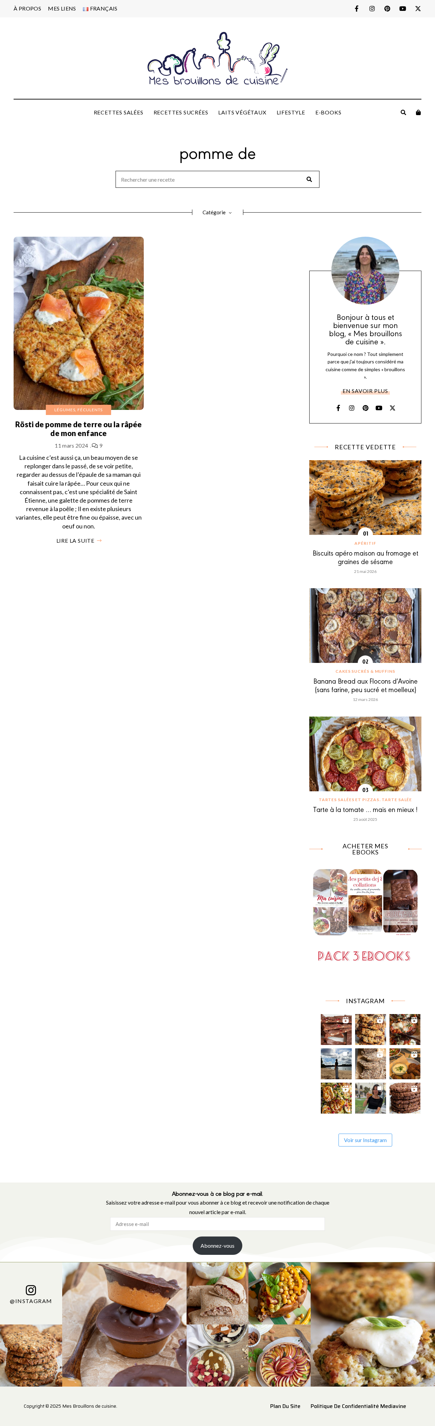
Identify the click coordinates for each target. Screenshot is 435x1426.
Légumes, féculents (78, 409)
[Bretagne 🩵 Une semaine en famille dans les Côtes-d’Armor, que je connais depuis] (336, 1062)
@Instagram (31, 1300)
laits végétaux (242, 112)
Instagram (372, 8)
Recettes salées (118, 112)
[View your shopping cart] (418, 112)
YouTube (402, 8)
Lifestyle (291, 112)
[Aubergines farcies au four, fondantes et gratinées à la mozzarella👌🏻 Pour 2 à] (404, 1027)
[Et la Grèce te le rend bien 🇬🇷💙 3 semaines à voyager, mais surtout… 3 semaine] (404, 1062)
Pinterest (387, 8)
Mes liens (62, 8)
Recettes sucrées (181, 112)
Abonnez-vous (217, 1245)
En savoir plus (365, 390)
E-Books (328, 112)
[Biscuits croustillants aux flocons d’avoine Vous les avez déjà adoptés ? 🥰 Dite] (404, 1096)
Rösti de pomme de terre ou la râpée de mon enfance (78, 429)
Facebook (356, 8)
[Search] (309, 179)
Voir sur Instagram (365, 1140)
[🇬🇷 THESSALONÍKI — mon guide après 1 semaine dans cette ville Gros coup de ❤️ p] (370, 1096)
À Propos (27, 8)
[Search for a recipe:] (217, 180)
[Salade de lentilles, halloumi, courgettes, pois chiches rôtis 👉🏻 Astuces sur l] (336, 1096)
